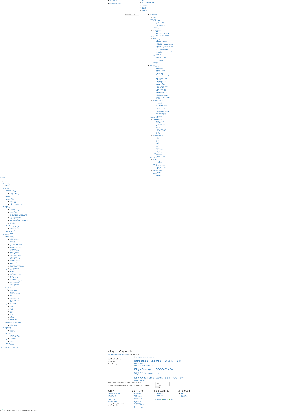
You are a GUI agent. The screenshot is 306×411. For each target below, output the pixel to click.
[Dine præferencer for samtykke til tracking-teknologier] (2, 409)
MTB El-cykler (159, 60)
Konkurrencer (137, 393)
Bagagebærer (159, 68)
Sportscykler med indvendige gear (164, 44)
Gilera (157, 138)
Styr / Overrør (159, 134)
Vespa (157, 146)
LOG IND (144, 12)
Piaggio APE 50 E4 (161, 156)
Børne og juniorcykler (161, 41)
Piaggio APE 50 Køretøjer (162, 33)
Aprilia (157, 137)
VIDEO (136, 406)
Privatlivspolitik (137, 401)
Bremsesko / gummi (161, 124)
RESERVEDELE (154, 118)
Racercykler (159, 52)
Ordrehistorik (184, 396)
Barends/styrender (160, 70)
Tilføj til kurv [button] (142, 363)
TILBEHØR (152, 65)
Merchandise (159, 110)
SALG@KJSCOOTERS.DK (115, 3)
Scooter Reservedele (158, 135)
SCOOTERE (153, 19)
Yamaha (158, 148)
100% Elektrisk (153, 158)
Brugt (154, 16)
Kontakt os (160, 393)
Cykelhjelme (159, 79)
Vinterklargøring (138, 398)
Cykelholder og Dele (161, 91)
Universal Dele (159, 150)
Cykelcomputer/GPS (161, 81)
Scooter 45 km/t (160, 24)
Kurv (1, 347)
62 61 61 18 (112, 399)
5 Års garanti (137, 403)
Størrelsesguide (138, 396)
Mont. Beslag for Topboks (162, 111)
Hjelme (158, 107)
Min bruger (183, 395)
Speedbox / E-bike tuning (162, 75)
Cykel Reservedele (157, 119)
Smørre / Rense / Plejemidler (163, 97)
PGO (157, 143)
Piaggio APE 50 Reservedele (160, 153)
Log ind (182, 393)
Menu (16, 347)
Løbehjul (155, 159)
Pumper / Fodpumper (161, 92)
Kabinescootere (157, 30)
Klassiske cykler (160, 43)
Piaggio (158, 145)
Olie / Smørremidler (161, 113)
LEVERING (144, 5)
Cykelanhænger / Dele (161, 78)
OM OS (144, 9)
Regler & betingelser (139, 404)
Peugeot (158, 142)
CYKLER (152, 36)
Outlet (154, 17)
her (111, 387)
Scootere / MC (156, 21)
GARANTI (144, 7)
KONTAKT (144, 10)
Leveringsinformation (139, 400)
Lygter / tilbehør (160, 87)
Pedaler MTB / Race (161, 89)
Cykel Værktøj (159, 73)
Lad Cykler (158, 54)
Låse (157, 76)
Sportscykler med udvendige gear (164, 46)
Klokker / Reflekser (161, 84)
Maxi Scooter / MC (160, 25)
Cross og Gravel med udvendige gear (165, 51)
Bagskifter (158, 122)
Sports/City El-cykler (161, 57)
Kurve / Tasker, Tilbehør (162, 86)
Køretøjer (158, 161)
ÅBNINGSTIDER (146, 4)
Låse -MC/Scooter (160, 108)
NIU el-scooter (145, 1)
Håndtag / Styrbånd (161, 83)
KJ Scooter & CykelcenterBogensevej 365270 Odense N (114, 395)
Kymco (157, 140)
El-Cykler (155, 56)
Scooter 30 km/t (160, 22)
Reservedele (114, 354)
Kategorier (8, 347)
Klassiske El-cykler (160, 59)
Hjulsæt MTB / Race (161, 130)
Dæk (157, 126)
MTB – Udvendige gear (162, 49)
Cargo (157, 64)
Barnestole (158, 71)
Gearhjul (158, 127)
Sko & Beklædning (160, 99)
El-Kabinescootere (160, 32)
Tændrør (158, 151)
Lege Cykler (159, 40)
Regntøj (158, 94)
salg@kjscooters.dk (113, 401)
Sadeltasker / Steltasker (162, 95)
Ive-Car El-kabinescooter (148, 2)
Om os (135, 395)
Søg (14, 347)
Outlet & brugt (153, 14)
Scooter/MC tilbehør (158, 100)
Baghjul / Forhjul (160, 121)
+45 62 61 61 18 (113, 1)
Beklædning (159, 102)
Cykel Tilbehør (156, 67)
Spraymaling (159, 116)
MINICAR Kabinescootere (162, 35)
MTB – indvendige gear (162, 48)
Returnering (160, 395)
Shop (109, 354)
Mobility (155, 27)
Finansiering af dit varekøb (141, 408)
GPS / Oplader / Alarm (161, 105)
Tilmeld (158, 387)
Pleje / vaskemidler (161, 114)
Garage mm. (159, 103)
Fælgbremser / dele (161, 129)
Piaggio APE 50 (160, 154)
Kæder (157, 132)
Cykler (154, 38)
